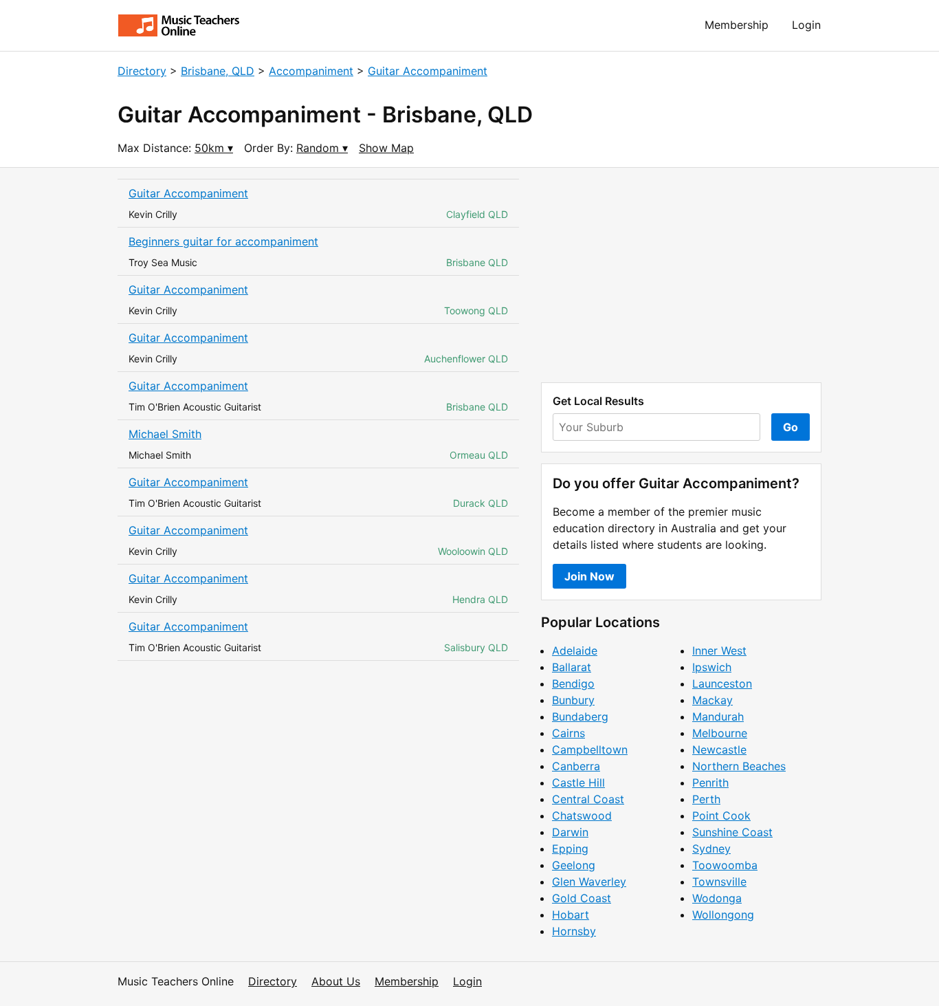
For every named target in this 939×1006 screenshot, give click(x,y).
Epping (570, 848)
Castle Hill (578, 782)
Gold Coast (581, 898)
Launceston (722, 683)
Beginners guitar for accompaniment (223, 241)
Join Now (589, 576)
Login (806, 25)
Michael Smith (165, 434)
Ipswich (711, 667)
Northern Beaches (739, 766)
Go (790, 427)
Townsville (719, 881)
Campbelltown (590, 749)
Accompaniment (311, 71)
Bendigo (573, 683)
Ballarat (571, 667)
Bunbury (573, 700)
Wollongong (723, 914)
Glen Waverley (589, 881)
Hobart (570, 914)
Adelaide (574, 650)
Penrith (710, 782)
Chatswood (582, 815)
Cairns (568, 733)
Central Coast (588, 799)
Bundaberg (580, 716)
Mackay (712, 700)
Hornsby (574, 931)
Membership (737, 25)
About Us (335, 981)
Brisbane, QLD (217, 71)
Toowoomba (725, 865)
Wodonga (717, 898)
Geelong (573, 865)
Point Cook (721, 815)
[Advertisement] (681, 275)
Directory (142, 71)
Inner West (719, 650)
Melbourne (719, 733)
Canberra (576, 766)
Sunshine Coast (732, 832)
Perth (706, 799)
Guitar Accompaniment (427, 71)
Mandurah (718, 716)
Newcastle (719, 749)
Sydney (711, 848)
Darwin (570, 832)
